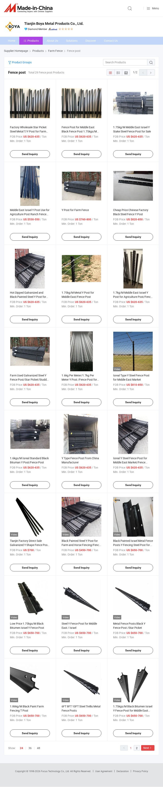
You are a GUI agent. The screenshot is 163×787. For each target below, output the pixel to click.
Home (11, 40)
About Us (52, 40)
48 (38, 748)
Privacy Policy (140, 771)
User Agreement (103, 771)
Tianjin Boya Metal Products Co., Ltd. (53, 23)
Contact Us (111, 40)
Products (33, 40)
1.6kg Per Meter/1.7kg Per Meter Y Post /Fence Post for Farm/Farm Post (79, 379)
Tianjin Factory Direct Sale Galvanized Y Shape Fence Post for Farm (29, 545)
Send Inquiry (30, 154)
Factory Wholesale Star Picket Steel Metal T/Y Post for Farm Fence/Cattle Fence (28, 131)
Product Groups (21, 62)
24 (21, 748)
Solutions (72, 40)
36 (30, 748)
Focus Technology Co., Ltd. (55, 771)
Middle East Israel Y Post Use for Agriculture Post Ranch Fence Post (29, 214)
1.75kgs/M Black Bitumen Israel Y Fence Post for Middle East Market (132, 710)
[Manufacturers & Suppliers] (29, 8)
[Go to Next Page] (151, 72)
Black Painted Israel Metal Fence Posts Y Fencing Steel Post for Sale (133, 545)
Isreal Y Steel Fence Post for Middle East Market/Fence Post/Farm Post (130, 462)
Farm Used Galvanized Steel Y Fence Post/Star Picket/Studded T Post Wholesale (30, 379)
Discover (90, 40)
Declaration (122, 771)
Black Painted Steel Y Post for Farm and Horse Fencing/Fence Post (81, 545)
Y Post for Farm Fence (75, 210)
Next (146, 748)
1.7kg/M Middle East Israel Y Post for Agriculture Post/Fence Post (132, 297)
